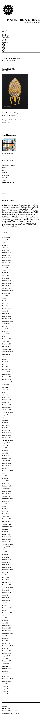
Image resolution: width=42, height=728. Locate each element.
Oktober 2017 (6, 496)
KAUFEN (5, 41)
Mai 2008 (5, 648)
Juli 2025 (5, 268)
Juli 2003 (5, 684)
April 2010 (5, 623)
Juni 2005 (5, 671)
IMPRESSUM (5, 706)
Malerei (4, 122)
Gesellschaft (26, 209)
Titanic (15, 221)
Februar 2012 (6, 605)
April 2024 (5, 303)
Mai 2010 (5, 620)
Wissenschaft (8, 226)
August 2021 (6, 384)
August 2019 (6, 443)
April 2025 (5, 275)
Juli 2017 (5, 504)
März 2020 (5, 427)
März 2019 (5, 455)
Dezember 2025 (7, 257)
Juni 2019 (5, 448)
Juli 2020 (5, 417)
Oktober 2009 (6, 630)
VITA (4, 39)
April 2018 (5, 481)
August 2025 (6, 265)
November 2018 (7, 465)
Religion (7, 219)
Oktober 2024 (6, 288)
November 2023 (7, 316)
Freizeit (10, 210)
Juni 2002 (5, 691)
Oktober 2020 (6, 410)
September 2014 (7, 569)
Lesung (4, 214)
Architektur (15, 205)
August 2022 (6, 354)
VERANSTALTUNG (8, 183)
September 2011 (7, 613)
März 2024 (5, 306)
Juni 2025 (5, 270)
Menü (4, 31)
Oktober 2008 (6, 643)
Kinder (21, 212)
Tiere (9, 222)
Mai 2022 (5, 362)
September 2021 (7, 382)
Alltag (4, 205)
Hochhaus (8, 212)
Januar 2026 (6, 255)
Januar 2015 (6, 562)
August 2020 (6, 415)
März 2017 (5, 514)
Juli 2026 (5, 240)
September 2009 (7, 633)
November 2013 (7, 585)
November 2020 (7, 407)
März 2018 (5, 483)
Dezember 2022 (7, 344)
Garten (15, 210)
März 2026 (5, 250)
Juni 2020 (5, 420)
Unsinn (9, 122)
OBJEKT (5, 178)
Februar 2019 (6, 458)
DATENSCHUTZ (6, 708)
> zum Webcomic (7, 153)
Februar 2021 (6, 400)
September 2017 (7, 498)
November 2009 (7, 628)
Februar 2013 (6, 592)
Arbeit (9, 205)
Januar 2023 (6, 341)
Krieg (31, 212)
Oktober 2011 (6, 610)
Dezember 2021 (7, 374)
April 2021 (5, 395)
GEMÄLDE (11, 120)
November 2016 (7, 521)
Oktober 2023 (6, 318)
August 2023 (6, 323)
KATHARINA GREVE (23, 19)
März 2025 (5, 278)
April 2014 (5, 577)
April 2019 (5, 453)
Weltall (22, 224)
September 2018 (7, 471)
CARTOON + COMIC (8, 165)
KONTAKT (6, 42)
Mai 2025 (5, 273)
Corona (5, 207)
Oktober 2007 (6, 653)
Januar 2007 (6, 663)
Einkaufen (24, 207)
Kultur (25, 120)
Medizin (14, 214)
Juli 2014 (5, 572)
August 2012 (6, 600)
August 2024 (6, 293)
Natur (20, 214)
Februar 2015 (6, 559)
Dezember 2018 (7, 463)
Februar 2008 (6, 651)
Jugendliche (15, 212)
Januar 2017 (6, 516)
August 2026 (6, 237)
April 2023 (5, 334)
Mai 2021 (5, 392)
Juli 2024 (5, 296)
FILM (4, 168)
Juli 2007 (5, 658)
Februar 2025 (6, 280)
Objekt (8, 217)
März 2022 (5, 367)
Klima (27, 212)
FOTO (4, 170)
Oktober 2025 (6, 263)
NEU (4, 34)
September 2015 (7, 544)
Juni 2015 (5, 552)
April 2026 (5, 247)
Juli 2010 (5, 615)
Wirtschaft (31, 223)
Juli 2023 (5, 326)
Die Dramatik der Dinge (14, 207)
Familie (36, 207)
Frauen (4, 210)
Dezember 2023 (7, 313)
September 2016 (7, 526)
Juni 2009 (5, 638)
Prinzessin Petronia (25, 217)
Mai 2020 (5, 422)
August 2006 (6, 666)
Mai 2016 (5, 531)
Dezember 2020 (7, 405)
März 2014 (5, 580)
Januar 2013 (6, 595)
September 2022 (7, 351)
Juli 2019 (5, 445)
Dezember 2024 (7, 283)
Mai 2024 (5, 301)
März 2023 (5, 336)
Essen (31, 207)
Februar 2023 (6, 339)
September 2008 (7, 646)
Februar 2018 (6, 486)
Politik (14, 216)
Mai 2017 (5, 509)
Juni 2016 (5, 529)
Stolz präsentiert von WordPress (10, 713)
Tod (20, 222)
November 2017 (7, 493)
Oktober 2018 (6, 468)
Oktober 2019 (6, 438)
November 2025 (7, 260)
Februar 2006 (6, 668)
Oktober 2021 (6, 379)
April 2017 (5, 511)
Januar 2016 (6, 534)
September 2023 (7, 321)
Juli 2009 (5, 635)
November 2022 (7, 346)
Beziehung (31, 205)
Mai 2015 (5, 554)
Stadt (12, 219)
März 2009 (5, 641)
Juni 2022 (5, 359)
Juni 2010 (5, 618)
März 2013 (5, 590)
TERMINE (5, 37)
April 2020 (5, 425)
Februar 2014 (6, 582)
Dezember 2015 (7, 537)
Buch (36, 205)
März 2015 (5, 557)
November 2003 (7, 681)
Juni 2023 (5, 329)
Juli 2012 (5, 602)
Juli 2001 (5, 694)
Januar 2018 (6, 488)
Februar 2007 (6, 661)
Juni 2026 (5, 242)
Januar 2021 (6, 402)
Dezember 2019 (7, 432)
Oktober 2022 (6, 349)
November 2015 (7, 539)
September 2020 (7, 412)
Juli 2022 (5, 356)
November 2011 (7, 608)
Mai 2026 (5, 245)
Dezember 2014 (7, 564)
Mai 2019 (5, 450)
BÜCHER (5, 36)
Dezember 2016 (7, 519)
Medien (9, 214)
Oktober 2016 (6, 524)
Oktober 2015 (6, 542)
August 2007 (6, 656)
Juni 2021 (5, 389)
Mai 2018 (5, 478)
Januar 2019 (6, 460)
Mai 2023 (5, 331)
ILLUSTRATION (7, 175)
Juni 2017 (5, 506)
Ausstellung (23, 205)
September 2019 (7, 440)
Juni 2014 (5, 575)
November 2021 (7, 377)
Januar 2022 (6, 372)
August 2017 (6, 501)
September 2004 (7, 679)
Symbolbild (18, 219)
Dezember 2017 (7, 491)
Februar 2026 (6, 252)
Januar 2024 (6, 311)
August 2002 (6, 689)
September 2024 (7, 290)
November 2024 (7, 285)
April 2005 (5, 674)
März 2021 (5, 397)
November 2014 (7, 567)
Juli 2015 (5, 549)
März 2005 (5, 676)
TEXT (4, 180)
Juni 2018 (5, 476)
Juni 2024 (5, 298)
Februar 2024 (6, 308)
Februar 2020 (6, 430)
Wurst (15, 226)
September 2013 (7, 587)
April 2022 (5, 364)
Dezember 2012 (7, 597)
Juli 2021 (5, 387)
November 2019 (7, 435)
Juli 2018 (5, 473)
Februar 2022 (6, 369)
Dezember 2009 (7, 625)
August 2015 (6, 547)
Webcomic (16, 224)
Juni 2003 (5, 686)
